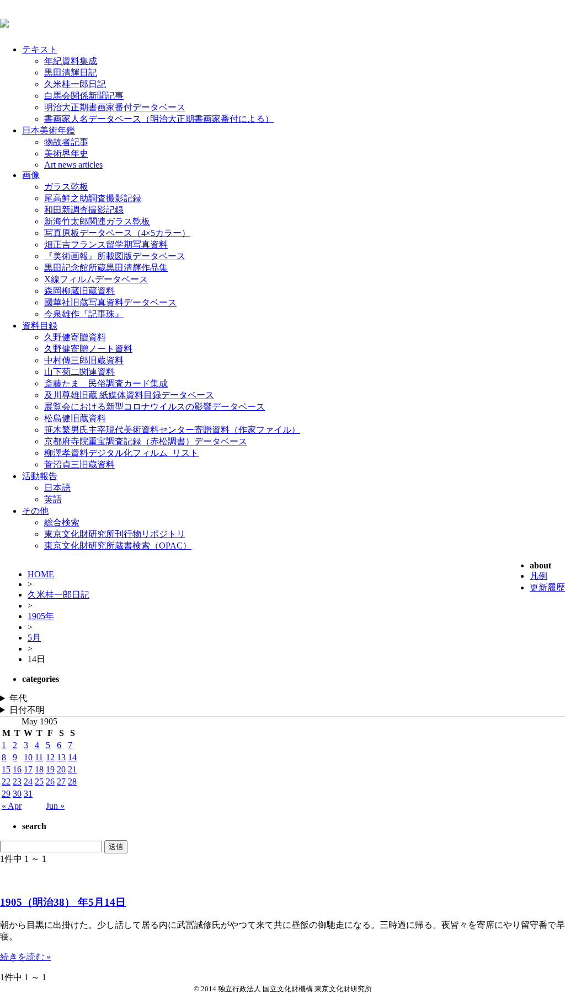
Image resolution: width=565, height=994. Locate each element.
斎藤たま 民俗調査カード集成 (106, 383)
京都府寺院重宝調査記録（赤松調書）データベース (145, 441)
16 (17, 769)
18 (39, 769)
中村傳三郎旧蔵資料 (84, 360)
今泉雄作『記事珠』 (84, 314)
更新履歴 (547, 587)
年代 (18, 698)
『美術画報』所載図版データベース (114, 256)
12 (50, 757)
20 (61, 769)
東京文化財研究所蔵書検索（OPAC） (117, 545)
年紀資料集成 (70, 61)
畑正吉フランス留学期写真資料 (106, 244)
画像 (31, 175)
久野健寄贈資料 (75, 337)
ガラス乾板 (66, 186)
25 (39, 781)
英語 (53, 499)
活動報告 (39, 476)
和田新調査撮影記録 (84, 209)
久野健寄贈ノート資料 (88, 348)
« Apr (12, 805)
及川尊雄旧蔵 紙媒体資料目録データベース (129, 395)
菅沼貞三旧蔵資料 (79, 464)
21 (72, 769)
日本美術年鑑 (48, 130)
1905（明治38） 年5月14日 (63, 902)
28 (72, 781)
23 (17, 781)
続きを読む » (25, 956)
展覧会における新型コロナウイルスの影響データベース (154, 406)
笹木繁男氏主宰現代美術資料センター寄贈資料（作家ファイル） (172, 429)
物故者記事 (66, 142)
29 (6, 793)
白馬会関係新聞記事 (84, 95)
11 (39, 757)
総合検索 (61, 522)
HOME (41, 574)
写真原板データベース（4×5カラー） (117, 233)
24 (28, 781)
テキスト (39, 49)
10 (28, 757)
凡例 (538, 576)
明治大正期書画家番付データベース (114, 107)
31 (28, 793)
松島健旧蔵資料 (75, 418)
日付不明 (27, 709)
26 (50, 781)
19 (50, 769)
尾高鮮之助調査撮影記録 (92, 198)
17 (28, 769)
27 (61, 781)
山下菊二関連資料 (79, 372)
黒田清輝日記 (70, 72)
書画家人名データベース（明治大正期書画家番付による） (159, 118)
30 (17, 793)
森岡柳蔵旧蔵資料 (79, 290)
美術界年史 (66, 153)
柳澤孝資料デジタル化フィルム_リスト (121, 453)
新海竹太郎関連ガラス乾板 (97, 221)
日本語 (57, 487)
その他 (35, 510)
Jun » (55, 805)
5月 (34, 637)
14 (72, 757)
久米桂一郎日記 (75, 84)
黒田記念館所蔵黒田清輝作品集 (106, 267)
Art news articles (73, 164)
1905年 (41, 616)
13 (61, 757)
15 (6, 769)
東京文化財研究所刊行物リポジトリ (114, 534)
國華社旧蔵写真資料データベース (110, 302)
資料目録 (39, 325)
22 (6, 781)
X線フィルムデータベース (96, 279)
